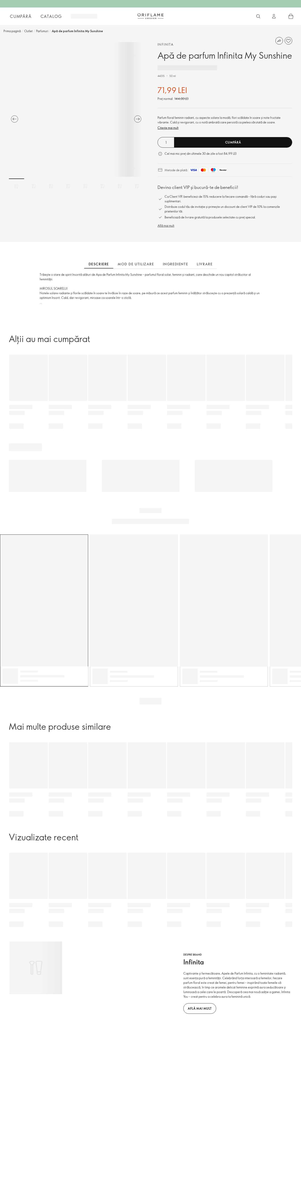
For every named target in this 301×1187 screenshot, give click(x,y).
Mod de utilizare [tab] (136, 264)
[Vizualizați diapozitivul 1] (16, 186)
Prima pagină (12, 31)
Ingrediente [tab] (175, 264)
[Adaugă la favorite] (288, 41)
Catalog (51, 16)
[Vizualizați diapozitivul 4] (68, 186)
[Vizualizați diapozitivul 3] (51, 186)
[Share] (279, 41)
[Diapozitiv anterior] (14, 119)
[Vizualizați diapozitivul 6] (102, 186)
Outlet (28, 31)
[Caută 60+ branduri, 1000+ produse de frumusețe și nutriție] (258, 16)
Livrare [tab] (204, 264)
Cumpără (21, 16)
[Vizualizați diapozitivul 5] (85, 186)
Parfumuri (42, 31)
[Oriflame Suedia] (150, 16)
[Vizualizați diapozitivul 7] (119, 186)
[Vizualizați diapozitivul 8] (137, 186)
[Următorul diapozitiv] (137, 119)
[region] (76, 109)
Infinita (166, 44)
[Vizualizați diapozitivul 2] (33, 186)
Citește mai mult (168, 128)
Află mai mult (166, 225)
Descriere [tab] (99, 264)
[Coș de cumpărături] (290, 16)
